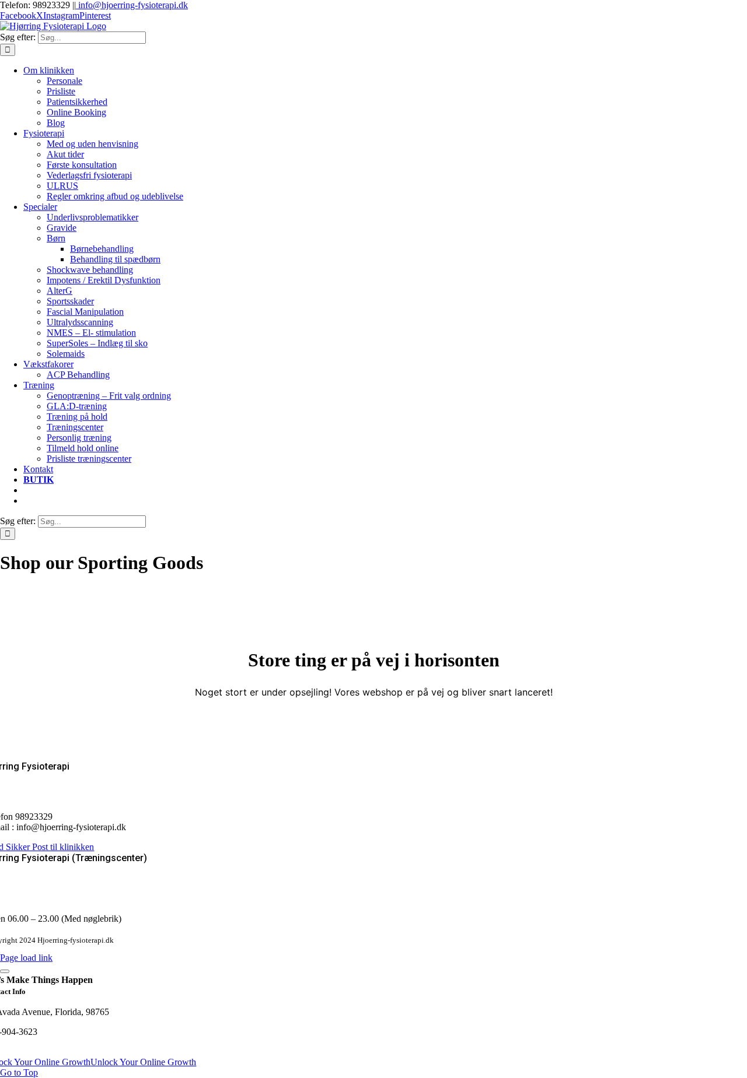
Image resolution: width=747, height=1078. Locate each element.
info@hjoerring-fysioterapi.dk (132, 5)
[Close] (4, 971)
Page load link (26, 958)
